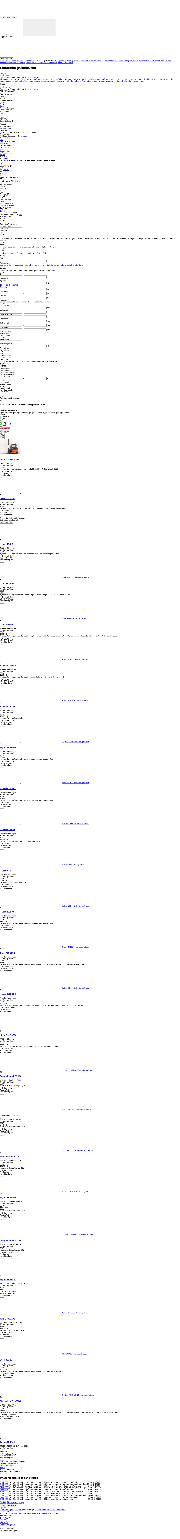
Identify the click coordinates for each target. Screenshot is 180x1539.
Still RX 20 (4, 1484)
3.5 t (13, 285)
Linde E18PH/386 (8, 1035)
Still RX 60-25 (5, 1493)
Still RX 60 (4, 1482)
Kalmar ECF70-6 (7, 706)
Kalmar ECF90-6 (7, 830)
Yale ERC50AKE (7, 1319)
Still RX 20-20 (5, 1486)
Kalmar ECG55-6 (8, 665)
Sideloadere (20, 63)
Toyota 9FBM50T (8, 747)
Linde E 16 (4, 1490)
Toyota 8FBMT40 (8, 1279)
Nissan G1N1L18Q (9, 1115)
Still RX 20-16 (5, 1488)
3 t (10, 285)
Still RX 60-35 (5, 1499)
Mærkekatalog (61, 1510)
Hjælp (7, 1503)
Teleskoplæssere (60, 61)
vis (2, 396)
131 (7, 1469)
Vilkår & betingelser (7, 1510)
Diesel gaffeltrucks (73, 61)
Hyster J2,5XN (7, 544)
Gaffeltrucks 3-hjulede (95, 61)
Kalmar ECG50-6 (8, 994)
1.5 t (1, 285)
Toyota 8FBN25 (7, 1442)
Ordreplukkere (31, 63)
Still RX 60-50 (5, 1495)
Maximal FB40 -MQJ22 (10, 1401)
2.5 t (7, 285)
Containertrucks (51, 63)
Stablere (84, 61)
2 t (4, 285)
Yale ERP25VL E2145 (10, 1156)
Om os (2, 1503)
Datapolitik (19, 1510)
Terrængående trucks (8, 63)
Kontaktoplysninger (17, 1503)
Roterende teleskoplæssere (161, 61)
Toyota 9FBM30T (8, 1197)
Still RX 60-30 (5, 1491)
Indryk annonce (6, 522)
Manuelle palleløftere (65, 63)
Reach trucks (121, 61)
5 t (18, 285)
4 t (16, 285)
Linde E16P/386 (7, 499)
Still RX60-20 (6, 1360)
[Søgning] (39, 27)
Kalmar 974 (5, 871)
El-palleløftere (131, 61)
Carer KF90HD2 (7, 583)
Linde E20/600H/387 (9, 459)
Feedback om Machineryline (45, 1510)
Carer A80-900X (7, 624)
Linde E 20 (4, 1497)
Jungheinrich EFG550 (10, 1240)
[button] (90, 47)
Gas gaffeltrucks (110, 61)
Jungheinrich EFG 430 (10, 1076)
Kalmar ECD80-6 (8, 912)
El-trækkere (40, 63)
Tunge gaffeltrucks (144, 61)
